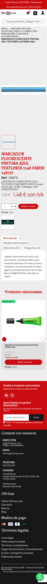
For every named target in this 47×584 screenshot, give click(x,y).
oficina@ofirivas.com (16, 7)
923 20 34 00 (34, 7)
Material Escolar (20, 28)
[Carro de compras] (27, 14)
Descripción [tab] (10, 238)
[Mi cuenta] (42, 12)
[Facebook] (6, 395)
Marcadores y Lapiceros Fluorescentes (14, 35)
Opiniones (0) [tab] (11, 248)
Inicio (4, 28)
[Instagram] (12, 395)
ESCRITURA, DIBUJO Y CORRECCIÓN (19, 31)
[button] (28, 206)
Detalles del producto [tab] (16, 243)
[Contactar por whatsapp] (40, 577)
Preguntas (32, 248)
